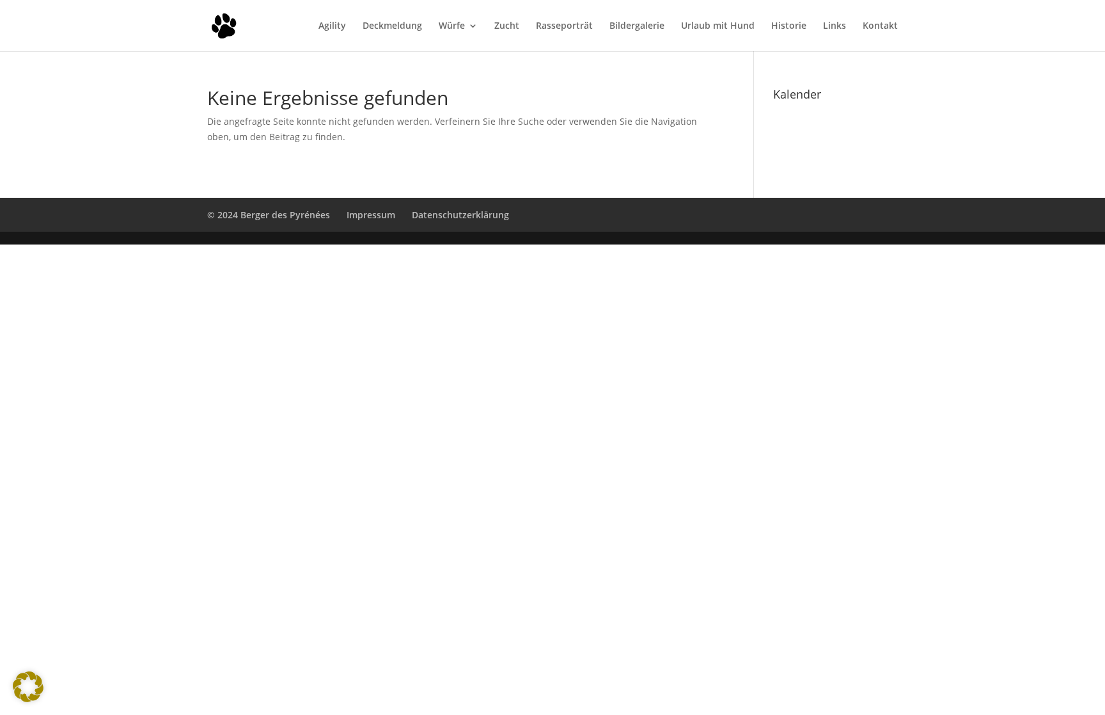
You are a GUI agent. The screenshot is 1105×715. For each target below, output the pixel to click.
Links (834, 26)
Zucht (506, 26)
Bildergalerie (636, 26)
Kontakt (880, 26)
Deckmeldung (392, 26)
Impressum (371, 215)
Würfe (452, 26)
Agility (332, 26)
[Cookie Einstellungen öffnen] (28, 699)
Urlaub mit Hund (718, 26)
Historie (788, 26)
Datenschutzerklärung (460, 215)
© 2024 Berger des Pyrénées (268, 215)
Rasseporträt (564, 26)
